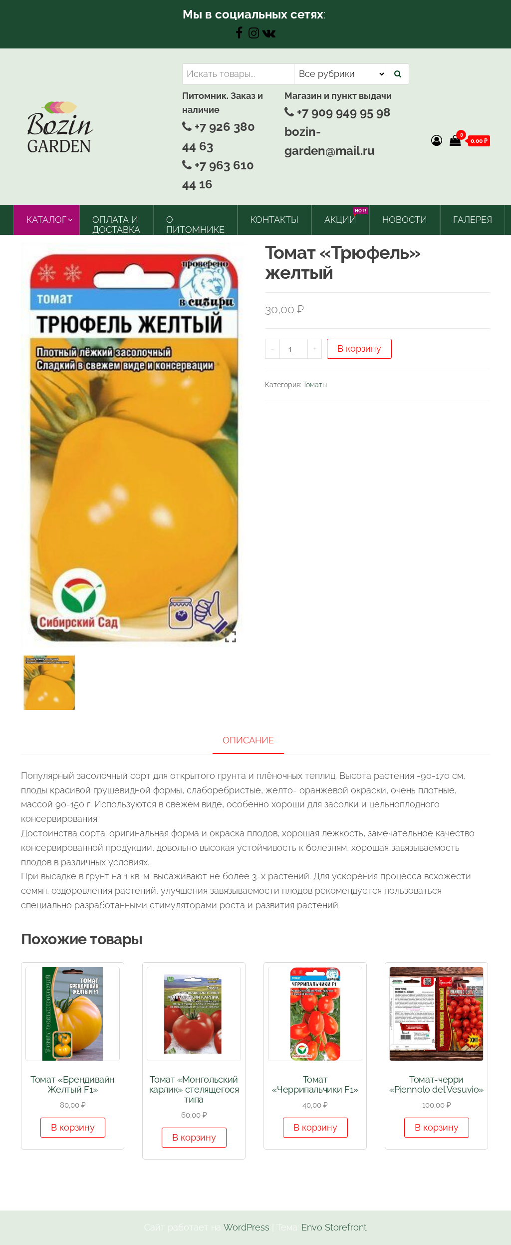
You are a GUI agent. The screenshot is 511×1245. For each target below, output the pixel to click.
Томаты (315, 385)
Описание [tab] (248, 740)
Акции (344, 216)
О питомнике (195, 224)
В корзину (359, 348)
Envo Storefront (334, 1227)
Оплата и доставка (116, 224)
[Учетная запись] (436, 140)
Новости (404, 219)
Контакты (274, 219)
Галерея (472, 219)
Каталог (46, 219)
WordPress (246, 1227)
